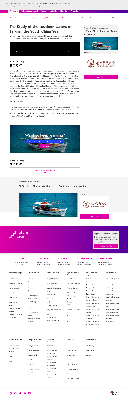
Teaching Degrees (72, 288)
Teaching (31, 291)
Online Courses (13, 279)
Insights (53, 11)
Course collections (53, 320)
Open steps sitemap (73, 378)
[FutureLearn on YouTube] (24, 393)
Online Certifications (15, 283)
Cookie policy (71, 360)
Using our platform (34, 346)
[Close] (125, 5)
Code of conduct (72, 364)
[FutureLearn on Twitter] (20, 393)
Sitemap (69, 374)
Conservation (39, 18)
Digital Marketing (53, 279)
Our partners (51, 346)
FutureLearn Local (29, 11)
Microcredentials (14, 288)
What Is (74, 11)
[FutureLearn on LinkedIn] (29, 393)
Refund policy (71, 355)
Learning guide (32, 355)
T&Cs (68, 346)
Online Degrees (13, 297)
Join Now (101, 77)
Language (31, 308)
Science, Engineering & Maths (24, 18)
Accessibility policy (73, 369)
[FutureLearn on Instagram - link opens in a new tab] (15, 393)
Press (43, 11)
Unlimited (31, 364)
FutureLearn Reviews (34, 350)
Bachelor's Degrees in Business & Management (112, 318)
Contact (88, 355)
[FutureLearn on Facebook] (11, 393)
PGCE (68, 305)
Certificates (32, 360)
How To (63, 11)
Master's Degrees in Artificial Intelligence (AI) (92, 324)
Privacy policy (71, 350)
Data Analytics (52, 283)
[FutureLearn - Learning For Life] (113, 393)
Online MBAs (71, 279)
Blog (10, 361)
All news (14, 11)
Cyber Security (52, 305)
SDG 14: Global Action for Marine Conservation (60, 18)
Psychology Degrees (73, 283)
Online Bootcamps (14, 293)
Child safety (90, 346)
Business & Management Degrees (71, 319)
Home (11, 18)
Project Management (54, 310)
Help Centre (90, 350)
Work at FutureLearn (15, 352)
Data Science (51, 294)
